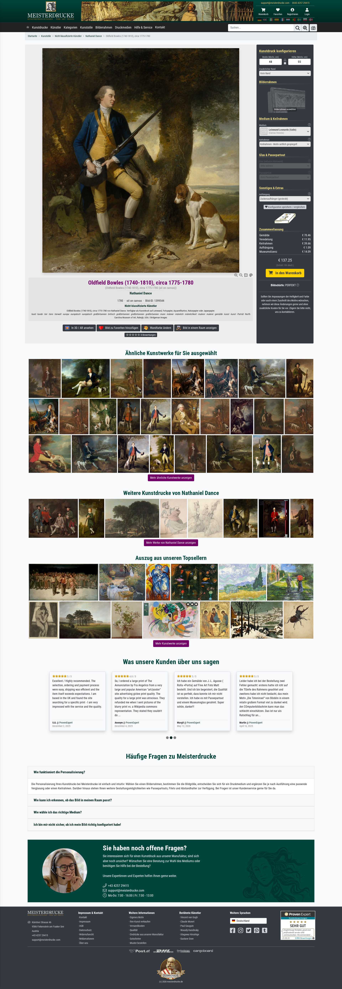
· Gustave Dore (186, 938)
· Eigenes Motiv (136, 917)
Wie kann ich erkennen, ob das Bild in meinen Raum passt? (73, 800)
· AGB (81, 925)
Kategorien (70, 27)
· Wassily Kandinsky (189, 930)
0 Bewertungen (148, 334)
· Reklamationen (86, 938)
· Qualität (133, 930)
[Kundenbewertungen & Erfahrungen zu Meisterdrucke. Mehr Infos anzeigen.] (298, 925)
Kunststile (86, 27)
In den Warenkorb (287, 273)
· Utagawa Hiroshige (189, 934)
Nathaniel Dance (94, 36)
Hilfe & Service (143, 27)
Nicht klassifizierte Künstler (68, 36)
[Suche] (297, 27)
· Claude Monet (186, 921)
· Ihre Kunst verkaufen (139, 921)
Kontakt (160, 27)
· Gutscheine (135, 938)
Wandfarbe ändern (159, 328)
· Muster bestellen (137, 943)
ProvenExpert (70, 722)
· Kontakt (82, 917)
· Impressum (84, 921)
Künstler (56, 27)
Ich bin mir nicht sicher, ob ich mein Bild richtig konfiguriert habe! (77, 825)
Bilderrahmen (103, 27)
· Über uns (83, 943)
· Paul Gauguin (186, 925)
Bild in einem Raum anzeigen (199, 328)
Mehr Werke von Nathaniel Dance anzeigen (171, 542)
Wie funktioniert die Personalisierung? (59, 772)
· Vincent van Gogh (188, 917)
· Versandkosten (137, 925)
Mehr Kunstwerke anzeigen (171, 643)
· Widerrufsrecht (86, 934)
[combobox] (285, 73)
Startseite (32, 36)
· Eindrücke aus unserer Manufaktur (146, 934)
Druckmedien (123, 27)
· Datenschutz (85, 930)
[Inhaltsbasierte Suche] (305, 27)
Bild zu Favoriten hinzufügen (120, 328)
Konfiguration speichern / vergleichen (286, 207)
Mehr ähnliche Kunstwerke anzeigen (171, 477)
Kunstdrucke (40, 27)
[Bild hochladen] (313, 27)
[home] (28, 27)
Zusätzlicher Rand (267, 69)
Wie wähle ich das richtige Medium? (58, 812)
